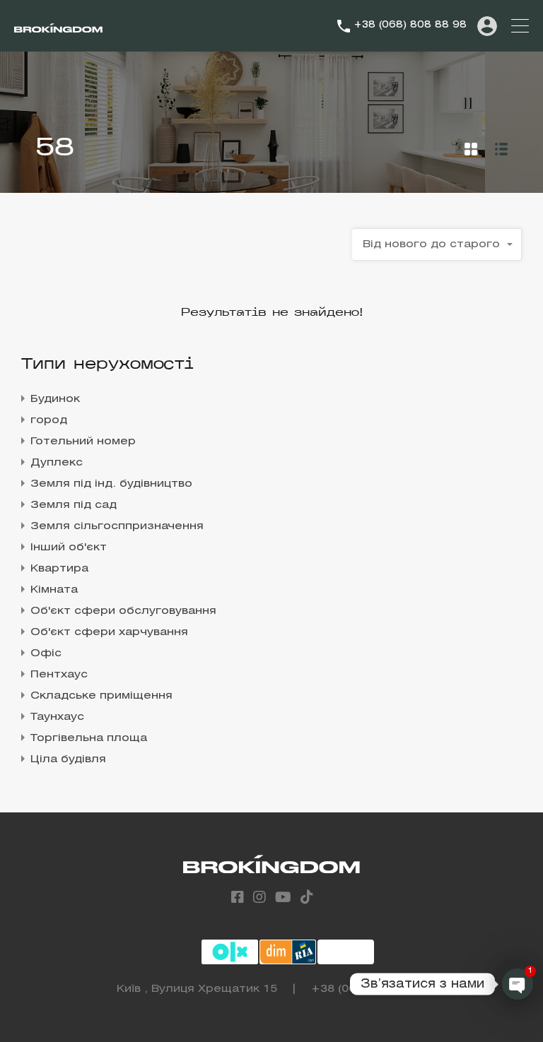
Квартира (59, 569)
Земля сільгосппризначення (117, 526)
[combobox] (437, 244)
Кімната (54, 590)
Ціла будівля (68, 759)
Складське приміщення (101, 696)
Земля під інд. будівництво (111, 484)
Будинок (55, 399)
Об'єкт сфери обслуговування (123, 611)
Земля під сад (73, 505)
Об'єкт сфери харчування (109, 632)
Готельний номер (83, 441)
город (48, 420)
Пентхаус (59, 675)
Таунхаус (57, 717)
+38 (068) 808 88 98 (410, 25)
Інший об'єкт (68, 547)
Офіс (46, 653)
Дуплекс (56, 463)
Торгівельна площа (88, 738)
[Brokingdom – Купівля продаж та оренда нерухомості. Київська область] (58, 26)
